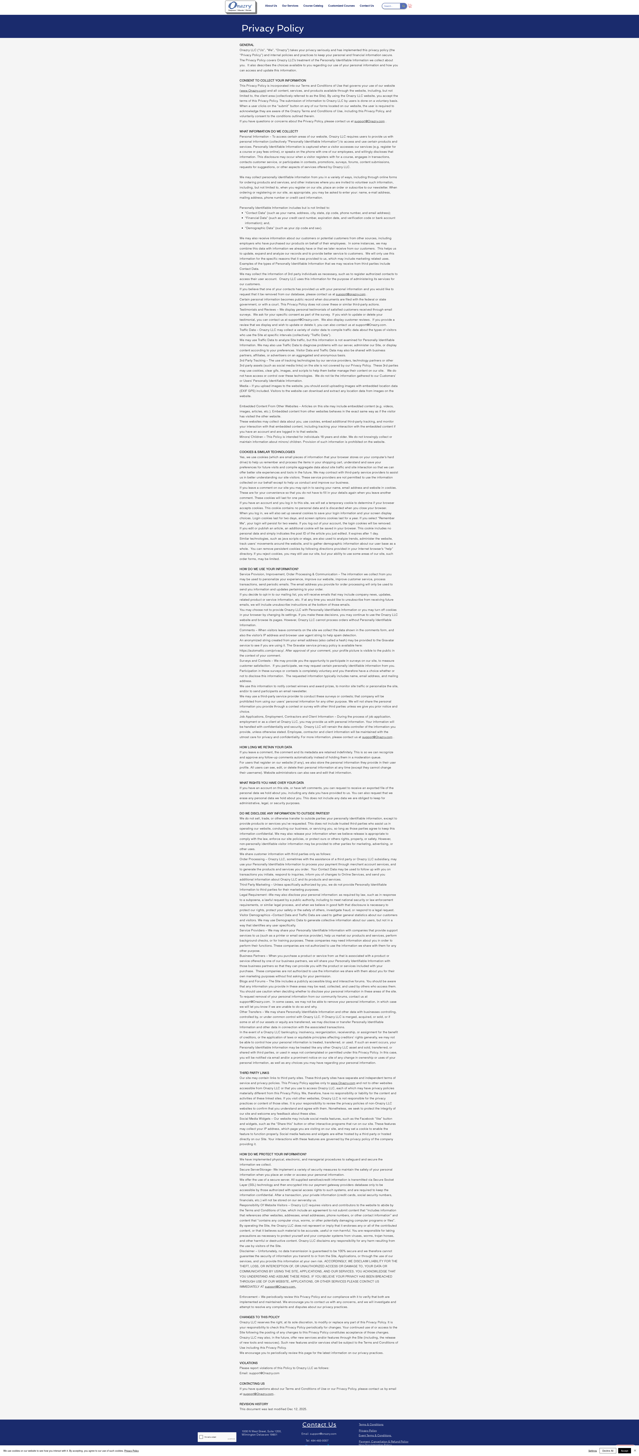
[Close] (635, 1450)
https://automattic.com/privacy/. (262, 650)
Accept (624, 1450)
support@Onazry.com (369, 121)
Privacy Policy (131, 1450)
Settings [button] (592, 1450)
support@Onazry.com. (280, 1286)
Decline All (607, 1450)
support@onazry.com (351, 294)
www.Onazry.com (253, 90)
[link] (410, 6)
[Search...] (403, 6)
